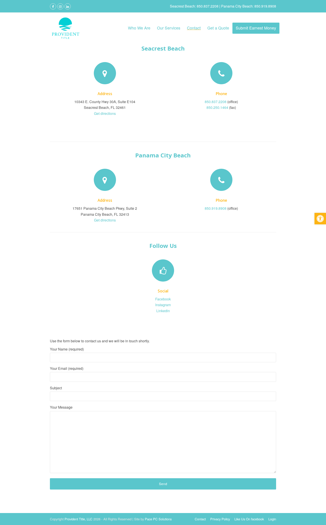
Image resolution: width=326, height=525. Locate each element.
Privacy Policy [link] (220, 519)
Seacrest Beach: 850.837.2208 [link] (194, 6)
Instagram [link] (163, 304)
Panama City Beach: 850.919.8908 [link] (248, 6)
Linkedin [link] (163, 310)
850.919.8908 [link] (215, 208)
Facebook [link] (163, 299)
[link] (320, 218)
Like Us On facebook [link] (249, 519)
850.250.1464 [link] (217, 107)
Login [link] (272, 519)
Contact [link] (200, 519)
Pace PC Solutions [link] (158, 519)
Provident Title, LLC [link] (78, 519)
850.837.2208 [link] (215, 101)
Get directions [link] (105, 113)
